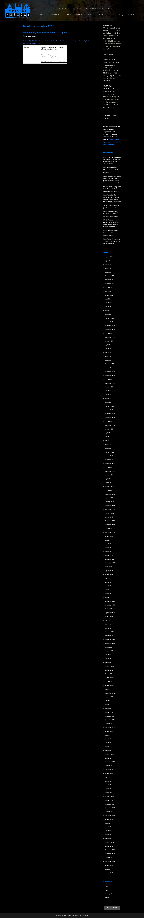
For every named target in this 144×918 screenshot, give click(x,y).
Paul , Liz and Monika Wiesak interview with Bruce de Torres (111, 170)
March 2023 (108, 402)
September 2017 (110, 570)
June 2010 (108, 781)
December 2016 (110, 601)
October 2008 (109, 857)
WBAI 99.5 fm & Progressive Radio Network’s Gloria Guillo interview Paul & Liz (112, 189)
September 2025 (110, 291)
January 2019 (109, 517)
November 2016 (110, 605)
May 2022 (108, 440)
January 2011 (109, 758)
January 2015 (109, 670)
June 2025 (108, 303)
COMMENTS (108, 25)
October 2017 (109, 567)
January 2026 (109, 280)
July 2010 (107, 777)
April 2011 (108, 746)
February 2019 (109, 513)
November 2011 (110, 720)
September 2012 (110, 693)
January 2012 (109, 712)
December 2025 (110, 283)
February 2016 (109, 632)
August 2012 (109, 697)
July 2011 (107, 735)
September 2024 (110, 337)
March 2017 (108, 593)
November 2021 (110, 463)
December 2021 (110, 459)
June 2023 (108, 391)
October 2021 (109, 467)
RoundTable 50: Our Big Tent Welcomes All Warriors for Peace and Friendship (111, 214)
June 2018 (108, 544)
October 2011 (109, 723)
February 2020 (109, 502)
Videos (111, 15)
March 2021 (108, 482)
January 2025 (109, 322)
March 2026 (108, 272)
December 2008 (110, 850)
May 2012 (108, 701)
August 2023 (109, 387)
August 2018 (109, 536)
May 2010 (108, 785)
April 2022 (108, 444)
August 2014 (109, 678)
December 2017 (110, 559)
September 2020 (110, 494)
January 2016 (109, 635)
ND (87, 915)
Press (101, 15)
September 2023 (110, 383)
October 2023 (109, 379)
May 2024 (108, 352)
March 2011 (108, 750)
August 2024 (109, 341)
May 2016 (108, 628)
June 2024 (108, 348)
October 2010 (109, 766)
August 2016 (109, 616)
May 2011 (108, 743)
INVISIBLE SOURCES (111, 60)
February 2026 (109, 276)
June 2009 (108, 827)
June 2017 (108, 582)
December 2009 (110, 804)
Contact (131, 15)
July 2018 (107, 540)
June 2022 (108, 436)
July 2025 (107, 299)
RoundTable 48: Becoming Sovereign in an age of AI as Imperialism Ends (112, 241)
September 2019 (110, 509)
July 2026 (107, 260)
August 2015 (109, 651)
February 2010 (109, 796)
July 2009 (107, 823)
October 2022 (109, 421)
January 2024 (109, 368)
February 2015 (109, 666)
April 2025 (108, 310)
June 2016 (108, 624)
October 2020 (109, 490)
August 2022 (109, 429)
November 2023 (110, 375)
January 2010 (109, 800)
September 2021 (110, 471)
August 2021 (109, 475)
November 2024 (110, 329)
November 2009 (110, 808)
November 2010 (110, 762)
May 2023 (108, 394)
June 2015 (108, 655)
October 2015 (109, 647)
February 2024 (109, 364)
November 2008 (110, 854)
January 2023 (109, 410)
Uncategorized (109, 894)
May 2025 (108, 306)
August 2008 (109, 865)
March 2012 (108, 708)
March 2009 (108, 838)
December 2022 (110, 414)
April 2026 (108, 268)
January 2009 (109, 846)
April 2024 (108, 356)
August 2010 (109, 773)
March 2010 (108, 792)
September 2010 (110, 769)
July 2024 (107, 345)
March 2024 (108, 360)
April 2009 (108, 834)
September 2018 (110, 532)
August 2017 (109, 574)
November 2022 (110, 417)
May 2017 (108, 586)
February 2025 (109, 318)
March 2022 (108, 448)
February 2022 (109, 452)
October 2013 (109, 681)
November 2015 (110, 643)
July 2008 (107, 869)
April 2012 (108, 704)
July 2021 (107, 479)
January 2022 (109, 456)
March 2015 (108, 662)
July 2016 (107, 620)
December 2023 (110, 371)
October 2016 (109, 609)
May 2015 (108, 658)
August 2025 (109, 295)
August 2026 (109, 257)
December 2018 (110, 521)
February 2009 (109, 842)
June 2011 (108, 739)
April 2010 (108, 789)
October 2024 (109, 333)
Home (42, 15)
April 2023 (108, 398)
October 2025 (109, 287)
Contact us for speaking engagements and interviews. (112, 142)
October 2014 (109, 674)
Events (90, 15)
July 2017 (107, 578)
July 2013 (107, 689)
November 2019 (110, 505)
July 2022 (107, 433)
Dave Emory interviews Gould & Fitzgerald (45, 32)
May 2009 (108, 831)
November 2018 (110, 524)
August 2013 (109, 685)
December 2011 (110, 716)
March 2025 (108, 314)
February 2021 (109, 486)
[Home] (17, 10)
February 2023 (109, 406)
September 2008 (110, 861)
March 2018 (108, 551)
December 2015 (110, 639)
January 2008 (109, 873)
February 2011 (109, 754)
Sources (79, 15)
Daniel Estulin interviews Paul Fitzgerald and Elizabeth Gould (110, 233)
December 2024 (110, 326)
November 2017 (110, 563)
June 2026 (108, 264)
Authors (67, 15)
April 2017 (108, 590)
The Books (54, 15)
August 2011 (109, 731)
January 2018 (109, 555)
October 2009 (109, 811)
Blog (121, 15)
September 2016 (110, 613)
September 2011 (110, 727)
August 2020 (109, 498)
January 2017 (109, 597)
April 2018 (108, 547)
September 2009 (110, 815)
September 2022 (110, 425)
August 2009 (109, 819)
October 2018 (109, 528)
